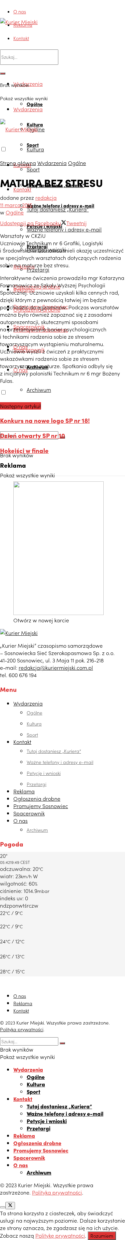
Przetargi (38, 269)
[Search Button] (2, 73)
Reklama (22, 24)
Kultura (35, 149)
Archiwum (39, 389)
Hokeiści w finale (24, 450)
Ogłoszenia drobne (36, 798)
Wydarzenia (28, 109)
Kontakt (21, 38)
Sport (33, 169)
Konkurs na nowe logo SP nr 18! (45, 420)
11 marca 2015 (16, 204)
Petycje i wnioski (44, 773)
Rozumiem (101, 1235)
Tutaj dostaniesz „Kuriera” (58, 209)
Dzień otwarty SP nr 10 (32, 435)
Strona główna (18, 162)
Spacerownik (29, 813)
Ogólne (77, 162)
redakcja (46, 197)
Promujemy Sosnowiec (40, 805)
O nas (19, 11)
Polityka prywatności (21, 1029)
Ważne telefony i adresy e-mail (64, 229)
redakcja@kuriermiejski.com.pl (56, 667)
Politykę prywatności (60, 1235)
